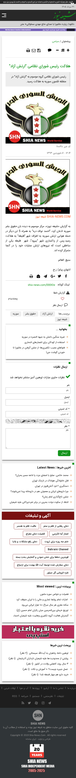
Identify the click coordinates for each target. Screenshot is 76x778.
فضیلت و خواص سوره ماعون (54, 594)
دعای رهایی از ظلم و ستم (56, 526)
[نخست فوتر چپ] (38, 758)
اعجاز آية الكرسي (60, 534)
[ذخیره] (39, 50)
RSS (14, 696)
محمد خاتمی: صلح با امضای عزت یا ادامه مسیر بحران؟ (41, 475)
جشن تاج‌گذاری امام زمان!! (55, 497)
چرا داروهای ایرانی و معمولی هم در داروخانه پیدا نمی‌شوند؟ (39, 491)
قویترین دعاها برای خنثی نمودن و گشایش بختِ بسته (42, 557)
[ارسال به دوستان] (34, 50)
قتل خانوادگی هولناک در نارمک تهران (50, 481)
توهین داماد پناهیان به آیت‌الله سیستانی (44, 653)
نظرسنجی (48, 696)
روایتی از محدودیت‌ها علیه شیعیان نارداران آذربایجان (38, 659)
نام (68, 385)
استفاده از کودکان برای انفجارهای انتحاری (45, 342)
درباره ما (71, 688)
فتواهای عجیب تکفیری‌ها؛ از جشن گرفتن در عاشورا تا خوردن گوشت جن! (39, 350)
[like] (38, 299)
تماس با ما (58, 688)
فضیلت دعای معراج (35, 534)
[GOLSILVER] (38, 632)
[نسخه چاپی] (28, 50)
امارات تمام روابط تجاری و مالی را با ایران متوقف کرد (42, 600)
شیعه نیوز (62, 319)
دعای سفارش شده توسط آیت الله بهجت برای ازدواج (42, 565)
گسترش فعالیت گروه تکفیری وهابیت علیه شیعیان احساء (40, 616)
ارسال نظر (58, 305)
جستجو (35, 696)
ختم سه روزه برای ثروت (56, 542)
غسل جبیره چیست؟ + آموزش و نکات (45, 669)
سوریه (16, 314)
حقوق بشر (30, 314)
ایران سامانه (31, 739)
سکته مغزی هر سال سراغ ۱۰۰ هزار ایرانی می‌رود (45, 605)
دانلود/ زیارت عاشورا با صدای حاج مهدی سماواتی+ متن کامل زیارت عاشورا (38, 24)
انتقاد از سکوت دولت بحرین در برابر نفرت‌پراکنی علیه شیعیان (39, 502)
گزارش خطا (59, 293)
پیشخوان (66, 41)
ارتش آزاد (47, 314)
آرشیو (46, 688)
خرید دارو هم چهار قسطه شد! (50, 675)
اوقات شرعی (9, 688)
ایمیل (67, 397)
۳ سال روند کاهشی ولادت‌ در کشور (47, 664)
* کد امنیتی (64, 409)
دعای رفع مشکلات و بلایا (25, 542)
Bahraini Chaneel (58, 549)
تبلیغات (60, 696)
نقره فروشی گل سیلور (57, 573)
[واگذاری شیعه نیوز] (38, 29)
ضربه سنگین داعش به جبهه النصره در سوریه (43, 337)
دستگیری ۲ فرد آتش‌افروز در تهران (51, 486)
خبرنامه (24, 696)
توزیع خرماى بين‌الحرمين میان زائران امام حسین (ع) (42, 610)
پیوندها (35, 688)
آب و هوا (24, 688)
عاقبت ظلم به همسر (26, 526)
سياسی (55, 41)
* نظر (67, 426)
